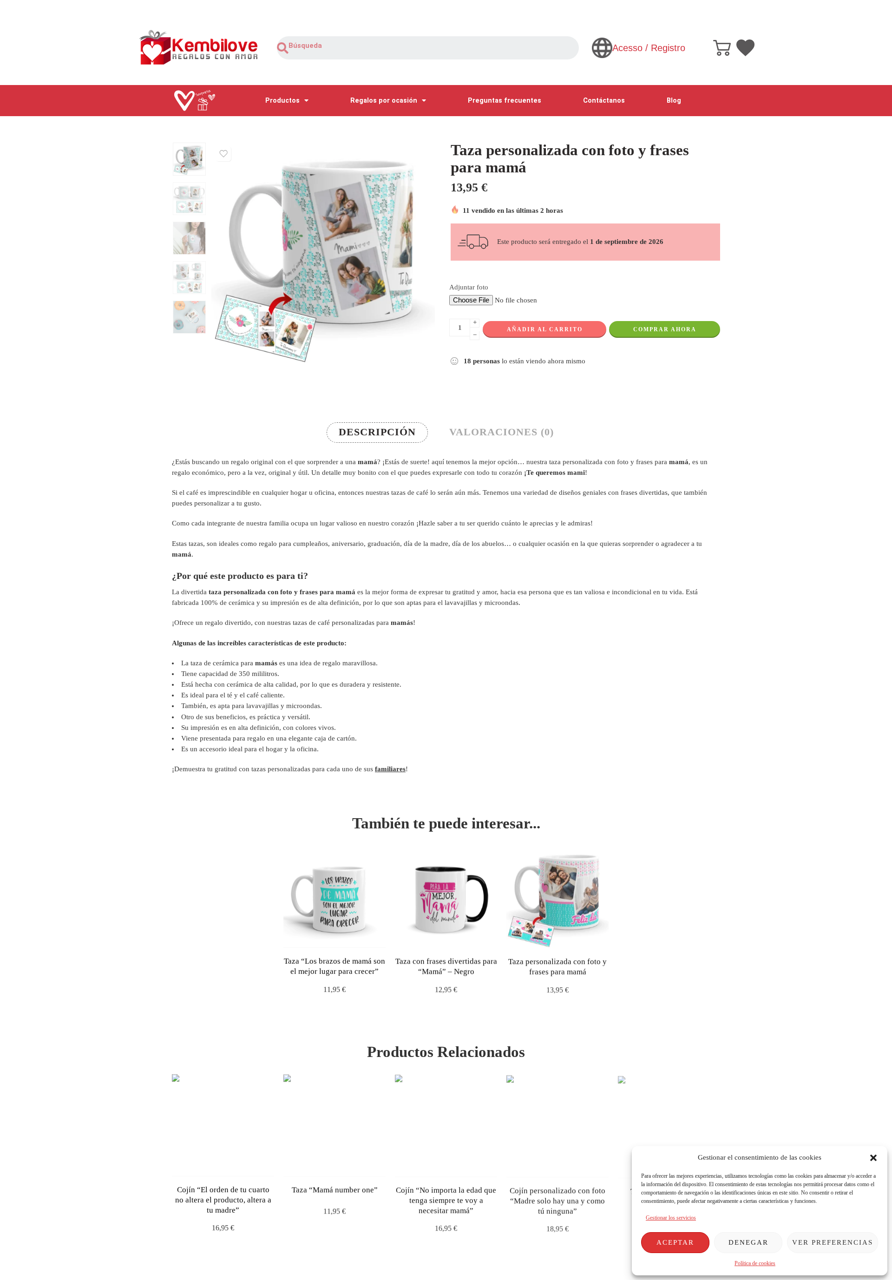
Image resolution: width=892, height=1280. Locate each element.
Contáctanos (604, 101)
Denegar (748, 1242)
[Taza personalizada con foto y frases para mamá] (557, 897)
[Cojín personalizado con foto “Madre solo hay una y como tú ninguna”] (557, 1125)
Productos (282, 101)
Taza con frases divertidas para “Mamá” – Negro (446, 966)
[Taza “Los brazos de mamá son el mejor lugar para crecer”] (334, 897)
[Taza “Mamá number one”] (334, 1125)
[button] (873, 1157)
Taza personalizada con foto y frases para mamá (557, 966)
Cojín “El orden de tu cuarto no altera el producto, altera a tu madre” (223, 1199)
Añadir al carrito (545, 329)
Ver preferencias (832, 1242)
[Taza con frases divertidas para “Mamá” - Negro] (446, 897)
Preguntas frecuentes (504, 101)
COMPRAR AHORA (664, 329)
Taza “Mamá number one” (335, 1189)
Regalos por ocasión (383, 101)
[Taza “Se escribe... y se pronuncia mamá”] (669, 1125)
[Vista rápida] (342, 938)
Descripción (377, 432)
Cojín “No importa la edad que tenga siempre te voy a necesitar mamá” (446, 1199)
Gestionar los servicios (671, 1217)
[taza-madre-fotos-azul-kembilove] (189, 159)
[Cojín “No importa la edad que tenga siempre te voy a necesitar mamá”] (446, 1125)
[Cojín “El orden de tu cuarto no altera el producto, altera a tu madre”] (223, 1125)
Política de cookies (755, 1263)
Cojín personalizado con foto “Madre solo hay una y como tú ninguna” (557, 1199)
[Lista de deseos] (223, 153)
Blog (674, 101)
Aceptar (675, 1242)
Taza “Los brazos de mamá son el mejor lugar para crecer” (334, 966)
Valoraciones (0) (501, 432)
